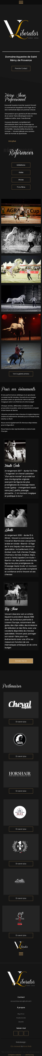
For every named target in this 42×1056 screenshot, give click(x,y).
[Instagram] (21, 1033)
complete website (14, 1055)
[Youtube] (26, 1033)
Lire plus (12, 141)
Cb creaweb (15, 1046)
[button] (21, 141)
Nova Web (27, 1046)
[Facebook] (15, 1033)
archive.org (29, 1055)
